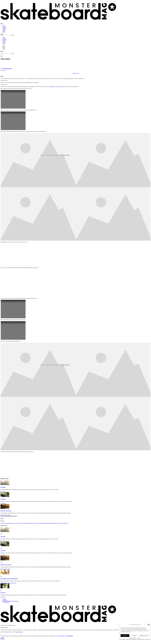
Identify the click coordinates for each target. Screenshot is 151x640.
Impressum (5, 600)
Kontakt (4, 598)
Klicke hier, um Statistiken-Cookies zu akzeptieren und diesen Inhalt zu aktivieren (55, 155)
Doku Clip (61, 86)
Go (12, 35)
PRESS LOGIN (75, 73)
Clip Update (2, 487)
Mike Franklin (49, 523)
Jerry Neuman (33, 523)
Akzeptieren (125, 635)
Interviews (5, 27)
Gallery (4, 29)
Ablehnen (134, 635)
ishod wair (28, 523)
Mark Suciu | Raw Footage (5, 510)
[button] (148, 624)
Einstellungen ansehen (144, 635)
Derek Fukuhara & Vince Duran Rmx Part (9, 578)
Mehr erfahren (62, 635)
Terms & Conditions (19, 631)
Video (4, 30)
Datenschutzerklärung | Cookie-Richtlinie (10, 601)
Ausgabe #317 (52, 86)
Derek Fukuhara (9, 523)
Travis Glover (60, 523)
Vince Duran (66, 523)
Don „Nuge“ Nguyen (17, 523)
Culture (4, 28)
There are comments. (9, 516)
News (4, 25)
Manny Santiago (39, 523)
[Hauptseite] (58, 21)
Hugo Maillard (23, 523)
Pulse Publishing (6, 602)
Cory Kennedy (3, 523)
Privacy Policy (8, 631)
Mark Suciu (45, 523)
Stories (4, 26)
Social (4, 32)
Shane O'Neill (55, 523)
